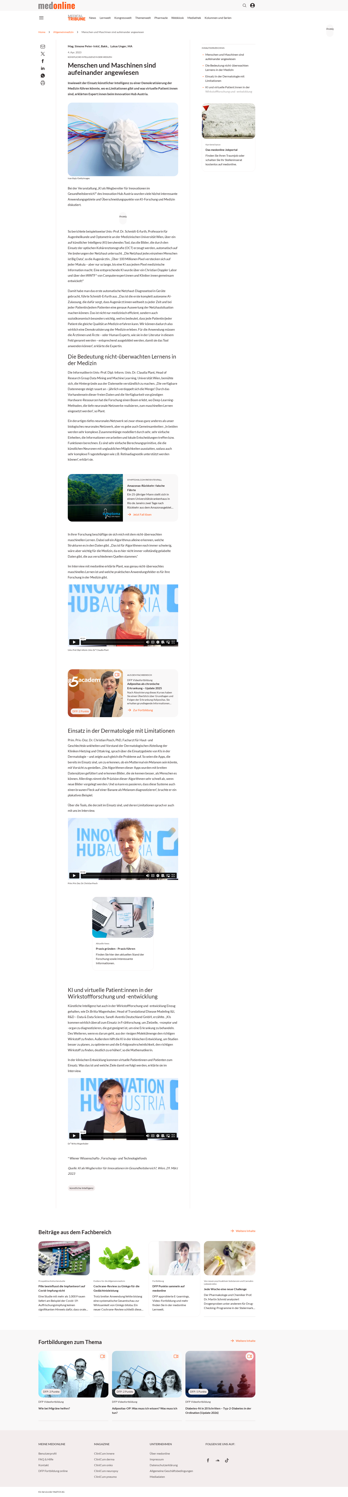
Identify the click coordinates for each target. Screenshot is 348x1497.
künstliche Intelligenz (81, 1188)
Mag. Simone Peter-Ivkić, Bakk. (88, 46)
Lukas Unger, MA (121, 46)
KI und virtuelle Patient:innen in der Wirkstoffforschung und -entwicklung (228, 89)
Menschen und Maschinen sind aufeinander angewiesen (224, 57)
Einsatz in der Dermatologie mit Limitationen (225, 78)
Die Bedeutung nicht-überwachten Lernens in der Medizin (226, 67)
